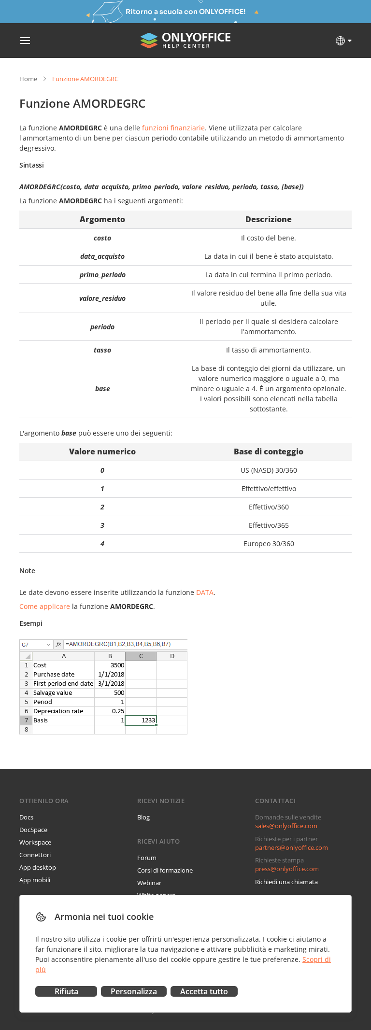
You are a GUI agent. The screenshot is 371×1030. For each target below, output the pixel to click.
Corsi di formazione (165, 870)
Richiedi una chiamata (286, 881)
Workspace (35, 842)
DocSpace (33, 829)
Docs (26, 817)
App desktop (37, 867)
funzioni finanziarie (173, 127)
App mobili (34, 879)
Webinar (149, 882)
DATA (205, 592)
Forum (147, 857)
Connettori (35, 854)
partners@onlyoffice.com (291, 847)
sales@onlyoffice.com (286, 825)
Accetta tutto (204, 991)
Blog (143, 817)
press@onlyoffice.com (287, 868)
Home (28, 78)
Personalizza (134, 991)
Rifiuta (66, 991)
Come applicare (44, 606)
